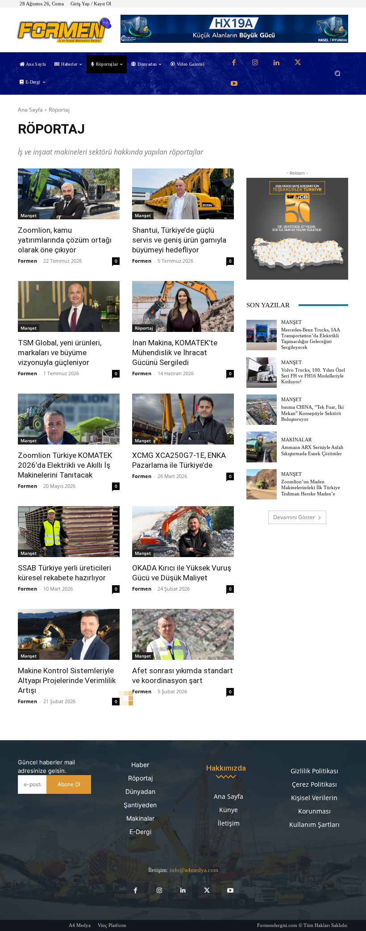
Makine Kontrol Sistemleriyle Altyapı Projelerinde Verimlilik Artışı (67, 680)
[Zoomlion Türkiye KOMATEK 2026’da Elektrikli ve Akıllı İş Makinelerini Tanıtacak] (69, 419)
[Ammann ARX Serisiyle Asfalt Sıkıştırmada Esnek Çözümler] (261, 447)
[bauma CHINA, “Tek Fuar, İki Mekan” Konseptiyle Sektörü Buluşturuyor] (261, 409)
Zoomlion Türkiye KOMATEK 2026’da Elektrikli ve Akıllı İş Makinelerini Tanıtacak (65, 465)
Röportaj (144, 328)
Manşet (29, 215)
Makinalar (296, 439)
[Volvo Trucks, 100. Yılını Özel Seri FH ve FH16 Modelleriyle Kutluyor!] (261, 372)
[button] (337, 73)
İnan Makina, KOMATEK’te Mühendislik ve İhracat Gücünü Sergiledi (174, 352)
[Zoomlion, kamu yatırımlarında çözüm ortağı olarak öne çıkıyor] (69, 193)
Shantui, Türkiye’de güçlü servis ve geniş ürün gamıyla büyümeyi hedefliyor (179, 240)
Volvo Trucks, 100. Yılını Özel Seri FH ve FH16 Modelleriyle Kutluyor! (313, 375)
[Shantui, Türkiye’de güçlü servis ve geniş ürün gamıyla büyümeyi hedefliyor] (183, 193)
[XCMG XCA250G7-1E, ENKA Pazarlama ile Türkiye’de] (183, 419)
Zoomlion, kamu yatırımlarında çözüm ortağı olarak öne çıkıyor (65, 240)
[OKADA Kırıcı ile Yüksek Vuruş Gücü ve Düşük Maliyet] (183, 531)
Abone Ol (69, 784)
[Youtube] (233, 83)
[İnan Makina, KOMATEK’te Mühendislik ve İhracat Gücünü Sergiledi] (183, 306)
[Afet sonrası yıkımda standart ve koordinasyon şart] (183, 634)
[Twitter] (297, 63)
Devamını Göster (294, 517)
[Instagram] (255, 63)
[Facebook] (233, 63)
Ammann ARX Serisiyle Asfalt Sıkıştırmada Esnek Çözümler (312, 450)
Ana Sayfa (30, 109)
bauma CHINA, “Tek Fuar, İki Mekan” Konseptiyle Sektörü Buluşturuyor (312, 412)
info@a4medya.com (194, 870)
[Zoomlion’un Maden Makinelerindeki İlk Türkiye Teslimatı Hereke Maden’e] (261, 484)
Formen (27, 260)
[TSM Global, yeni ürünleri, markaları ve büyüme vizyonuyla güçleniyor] (69, 306)
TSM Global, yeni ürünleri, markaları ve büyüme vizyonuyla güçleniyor (59, 352)
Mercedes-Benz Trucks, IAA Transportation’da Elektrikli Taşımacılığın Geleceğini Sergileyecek (310, 338)
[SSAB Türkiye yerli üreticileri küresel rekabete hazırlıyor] (69, 531)
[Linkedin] (276, 63)
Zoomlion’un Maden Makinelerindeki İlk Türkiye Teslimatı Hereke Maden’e (310, 487)
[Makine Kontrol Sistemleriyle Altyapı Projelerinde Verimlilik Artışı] (69, 634)
